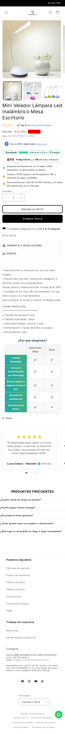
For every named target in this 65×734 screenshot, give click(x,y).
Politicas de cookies (17, 603)
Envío (4, 136)
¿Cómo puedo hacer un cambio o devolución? (27, 523)
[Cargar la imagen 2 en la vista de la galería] (32, 91)
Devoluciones (13, 596)
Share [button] (9, 418)
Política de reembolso (18, 575)
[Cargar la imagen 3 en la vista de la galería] (52, 91)
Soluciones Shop (36, 714)
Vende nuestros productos (21, 637)
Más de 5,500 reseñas (39, 125)
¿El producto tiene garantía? (17, 515)
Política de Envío (15, 589)
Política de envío (21, 727)
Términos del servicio (18, 568)
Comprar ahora (32, 218)
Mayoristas (12, 630)
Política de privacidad (22, 722)
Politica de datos (15, 582)
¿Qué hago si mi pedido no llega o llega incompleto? (31, 531)
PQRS (9, 610)
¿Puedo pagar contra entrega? (18, 507)
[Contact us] (58, 714)
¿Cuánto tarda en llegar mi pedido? (20, 499)
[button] (6, 12)
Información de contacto (43, 727)
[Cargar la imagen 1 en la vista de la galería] (12, 91)
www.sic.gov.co (20, 718)
